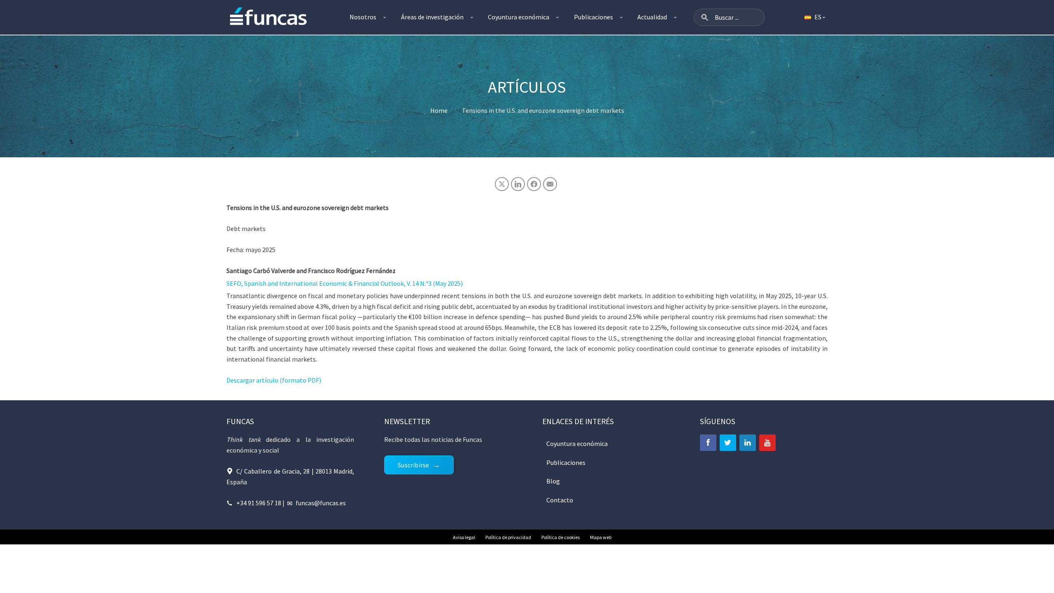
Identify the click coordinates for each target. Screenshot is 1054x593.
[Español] (814, 17)
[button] (705, 17)
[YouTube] (767, 442)
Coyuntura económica (518, 17)
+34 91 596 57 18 (258, 503)
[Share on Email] (550, 184)
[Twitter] (728, 442)
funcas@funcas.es (321, 503)
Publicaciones (593, 17)
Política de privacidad (508, 537)
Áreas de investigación (432, 17)
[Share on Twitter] (502, 184)
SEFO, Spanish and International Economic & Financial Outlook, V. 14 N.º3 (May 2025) (344, 283)
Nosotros (363, 17)
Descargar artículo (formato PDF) (273, 380)
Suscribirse (413, 465)
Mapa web (600, 537)
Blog (553, 481)
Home (439, 110)
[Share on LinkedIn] (518, 184)
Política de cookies (560, 537)
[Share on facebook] (534, 184)
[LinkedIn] (747, 442)
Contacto (559, 500)
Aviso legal (464, 537)
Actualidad (652, 17)
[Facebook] (708, 442)
